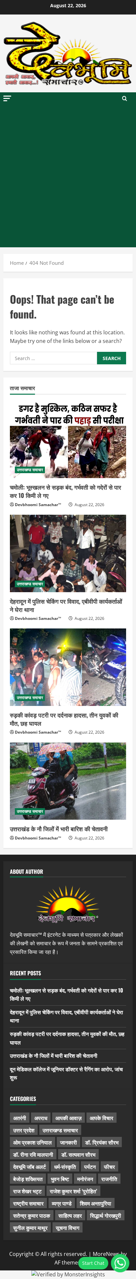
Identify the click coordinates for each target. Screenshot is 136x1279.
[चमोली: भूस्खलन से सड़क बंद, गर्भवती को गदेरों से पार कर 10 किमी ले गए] (68, 439)
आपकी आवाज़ (68, 1118)
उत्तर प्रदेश (23, 1130)
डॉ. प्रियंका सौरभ (102, 1142)
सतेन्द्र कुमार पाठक (31, 1215)
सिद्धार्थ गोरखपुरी (105, 1215)
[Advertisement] (68, 176)
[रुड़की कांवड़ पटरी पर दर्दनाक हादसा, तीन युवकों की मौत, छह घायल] (68, 667)
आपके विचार (101, 1118)
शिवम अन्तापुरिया (95, 1203)
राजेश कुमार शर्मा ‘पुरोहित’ (73, 1191)
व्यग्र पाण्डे (62, 1203)
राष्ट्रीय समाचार (28, 1203)
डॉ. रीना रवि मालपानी (33, 1154)
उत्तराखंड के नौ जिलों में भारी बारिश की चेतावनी (59, 828)
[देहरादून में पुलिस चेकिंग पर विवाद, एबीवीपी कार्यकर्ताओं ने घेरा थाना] (68, 553)
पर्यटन (90, 1167)
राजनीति (109, 1179)
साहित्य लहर (70, 1215)
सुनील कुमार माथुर (30, 1228)
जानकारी (68, 1142)
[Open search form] (124, 98)
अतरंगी (19, 1118)
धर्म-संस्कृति (65, 1167)
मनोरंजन (85, 1179)
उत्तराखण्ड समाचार (30, 469)
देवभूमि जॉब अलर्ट (29, 1167)
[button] (7, 98)
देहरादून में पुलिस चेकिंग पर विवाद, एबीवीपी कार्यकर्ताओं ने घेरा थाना (66, 605)
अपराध (40, 1118)
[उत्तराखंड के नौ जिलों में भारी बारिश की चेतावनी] (68, 781)
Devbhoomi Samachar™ (38, 504)
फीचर (109, 1167)
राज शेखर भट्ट (27, 1191)
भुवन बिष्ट (60, 1179)
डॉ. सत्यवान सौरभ (78, 1154)
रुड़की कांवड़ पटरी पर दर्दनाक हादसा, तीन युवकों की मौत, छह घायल (64, 719)
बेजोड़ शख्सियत (28, 1179)
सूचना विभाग (67, 1228)
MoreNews (106, 1254)
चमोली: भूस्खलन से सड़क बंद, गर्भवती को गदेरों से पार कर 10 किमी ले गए (65, 491)
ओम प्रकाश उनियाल (32, 1142)
